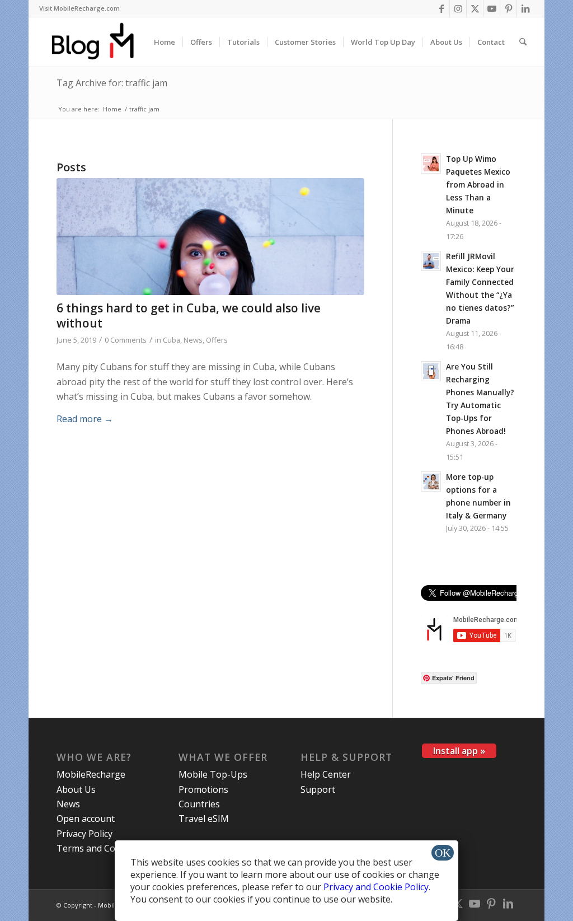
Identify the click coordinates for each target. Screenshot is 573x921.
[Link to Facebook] (441, 8)
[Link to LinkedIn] (525, 8)
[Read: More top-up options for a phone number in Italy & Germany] (431, 481)
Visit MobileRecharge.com (79, 8)
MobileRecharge (91, 774)
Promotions (203, 789)
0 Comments (126, 340)
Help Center (325, 774)
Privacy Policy (84, 834)
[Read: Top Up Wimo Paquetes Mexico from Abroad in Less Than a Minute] (431, 163)
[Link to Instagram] (458, 8)
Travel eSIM (204, 818)
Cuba (171, 340)
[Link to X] (475, 8)
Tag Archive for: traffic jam (112, 83)
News (193, 340)
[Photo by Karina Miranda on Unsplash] (210, 236)
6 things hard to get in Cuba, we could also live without (189, 315)
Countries (199, 804)
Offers (217, 340)
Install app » (459, 751)
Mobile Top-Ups (213, 774)
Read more (85, 419)
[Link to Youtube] (491, 8)
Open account (86, 818)
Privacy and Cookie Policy (376, 887)
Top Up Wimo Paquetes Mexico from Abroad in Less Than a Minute (478, 184)
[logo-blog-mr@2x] (99, 42)
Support (317, 789)
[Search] (523, 42)
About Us (76, 789)
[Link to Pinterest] (508, 8)
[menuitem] (79, 8)
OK (442, 853)
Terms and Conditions (103, 848)
